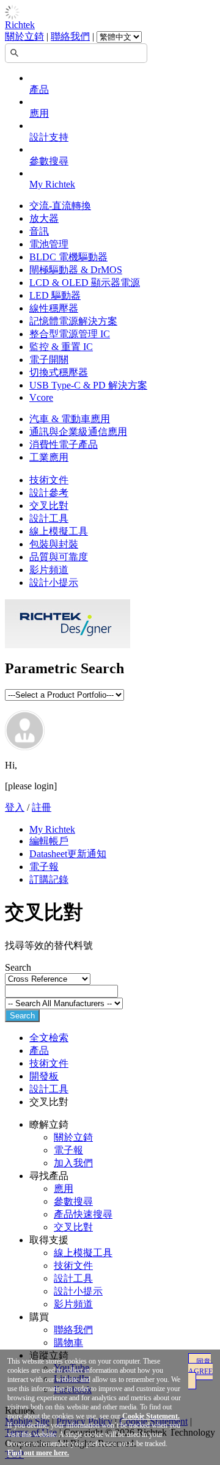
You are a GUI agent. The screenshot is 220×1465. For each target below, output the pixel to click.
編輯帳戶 (48, 841)
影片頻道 (48, 569)
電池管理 (48, 244)
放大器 (44, 218)
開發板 (44, 1076)
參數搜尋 (48, 161)
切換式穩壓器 (58, 372)
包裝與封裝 (53, 544)
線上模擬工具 (58, 531)
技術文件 (48, 480)
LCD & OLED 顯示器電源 (84, 282)
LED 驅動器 (55, 295)
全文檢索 (48, 1037)
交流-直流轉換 (60, 205)
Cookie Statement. (151, 1416)
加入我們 (73, 1163)
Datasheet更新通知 (67, 854)
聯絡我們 (70, 36)
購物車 (68, 1342)
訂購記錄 (48, 879)
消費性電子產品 (63, 444)
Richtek (20, 25)
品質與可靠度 (58, 557)
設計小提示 (53, 582)
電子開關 (48, 359)
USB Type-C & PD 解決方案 (88, 385)
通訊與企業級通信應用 (78, 431)
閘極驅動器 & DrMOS (75, 270)
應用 (39, 113)
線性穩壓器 (53, 308)
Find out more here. (38, 1453)
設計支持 (48, 137)
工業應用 (48, 457)
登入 (14, 807)
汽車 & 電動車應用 (69, 419)
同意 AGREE (200, 1366)
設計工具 (48, 518)
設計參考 (48, 493)
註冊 (41, 807)
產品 (39, 89)
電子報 (44, 866)
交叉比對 (48, 505)
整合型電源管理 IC (69, 334)
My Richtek (52, 184)
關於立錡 (24, 36)
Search (22, 1015)
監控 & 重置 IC (61, 347)
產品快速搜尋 (83, 1214)
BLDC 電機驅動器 (68, 257)
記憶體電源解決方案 (73, 321)
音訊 (39, 231)
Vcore (41, 397)
